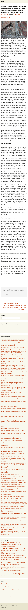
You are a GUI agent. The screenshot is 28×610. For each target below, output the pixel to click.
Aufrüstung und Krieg (10, 548)
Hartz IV (10, 559)
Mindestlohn (12, 567)
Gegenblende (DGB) (5, 592)
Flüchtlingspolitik (6, 555)
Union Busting (15, 571)
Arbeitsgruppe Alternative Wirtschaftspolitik (10, 589)
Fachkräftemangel (13, 553)
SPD (8, 570)
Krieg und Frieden (7, 565)
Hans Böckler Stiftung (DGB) (7, 596)
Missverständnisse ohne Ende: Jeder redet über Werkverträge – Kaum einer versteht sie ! (15, 307)
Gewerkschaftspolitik (22, 557)
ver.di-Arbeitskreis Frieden (7, 574)
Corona (3, 550)
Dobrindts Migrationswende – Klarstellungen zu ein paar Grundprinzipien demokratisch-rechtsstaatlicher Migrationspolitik (13, 471)
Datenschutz (8, 550)
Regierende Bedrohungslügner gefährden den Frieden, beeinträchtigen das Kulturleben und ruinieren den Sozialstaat (13, 416)
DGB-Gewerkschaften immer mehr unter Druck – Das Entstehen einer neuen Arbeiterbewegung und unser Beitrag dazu (13, 402)
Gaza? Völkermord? (5, 394)
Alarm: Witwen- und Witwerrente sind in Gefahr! (11, 392)
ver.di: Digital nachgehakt (9, 303)
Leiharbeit (17, 565)
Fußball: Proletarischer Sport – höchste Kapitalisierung (13, 498)
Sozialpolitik (4, 570)
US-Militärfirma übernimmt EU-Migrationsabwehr (11, 354)
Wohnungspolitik (19, 574)
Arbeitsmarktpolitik (18, 542)
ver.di (19, 571)
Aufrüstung (12, 546)
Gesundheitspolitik (19, 555)
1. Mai (2, 542)
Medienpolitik (4, 567)
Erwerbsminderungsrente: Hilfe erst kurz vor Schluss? (12, 496)
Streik (11, 570)
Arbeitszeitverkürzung (13, 544)
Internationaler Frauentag (6, 560)
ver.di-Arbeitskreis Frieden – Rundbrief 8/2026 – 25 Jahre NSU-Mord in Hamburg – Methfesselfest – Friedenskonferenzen (13, 533)
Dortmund (5, 553)
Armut (21, 544)
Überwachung (3, 575)
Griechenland (4, 559)
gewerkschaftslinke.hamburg (7, 586)
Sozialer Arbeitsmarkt (11, 568)
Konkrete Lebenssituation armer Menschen (13, 562)
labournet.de (4, 599)
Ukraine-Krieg (18, 570)
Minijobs (18, 567)
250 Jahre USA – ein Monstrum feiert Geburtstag (11, 484)
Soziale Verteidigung (20, 568)
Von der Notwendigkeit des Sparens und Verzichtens (12, 480)
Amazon (5, 542)
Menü (2, 1)
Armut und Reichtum (5, 546)
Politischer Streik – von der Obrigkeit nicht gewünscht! (12, 347)
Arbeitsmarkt (10, 542)
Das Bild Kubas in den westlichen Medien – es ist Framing (13, 482)
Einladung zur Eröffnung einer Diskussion (10, 428)
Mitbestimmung (23, 567)
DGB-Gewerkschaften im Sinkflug (18, 550)
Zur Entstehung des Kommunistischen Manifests (11, 451)
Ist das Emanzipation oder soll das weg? (10, 474)
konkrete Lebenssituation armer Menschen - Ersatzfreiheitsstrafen (10, 16)
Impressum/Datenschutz (6, 605)
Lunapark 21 (4, 583)
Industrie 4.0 (16, 559)
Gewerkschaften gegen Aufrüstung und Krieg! (9, 557)
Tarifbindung (14, 570)
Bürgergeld (22, 548)
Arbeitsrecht (4, 544)
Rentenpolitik (4, 568)
